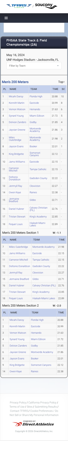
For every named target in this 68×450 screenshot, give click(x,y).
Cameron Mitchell (14, 169)
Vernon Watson (17, 109)
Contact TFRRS (19, 410)
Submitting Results (46, 406)
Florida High (36, 96)
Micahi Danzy (16, 96)
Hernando (35, 109)
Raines (33, 192)
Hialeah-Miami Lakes (37, 224)
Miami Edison (37, 115)
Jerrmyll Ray (15, 186)
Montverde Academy (35, 129)
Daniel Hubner (16, 208)
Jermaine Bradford (14, 200)
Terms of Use (17, 406)
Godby (33, 122)
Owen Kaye (15, 192)
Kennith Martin (16, 102)
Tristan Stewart (17, 216)
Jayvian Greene (17, 129)
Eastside (34, 102)
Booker (33, 146)
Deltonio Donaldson (14, 178)
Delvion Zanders (17, 122)
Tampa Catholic (38, 169)
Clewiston (35, 186)
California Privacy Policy (42, 402)
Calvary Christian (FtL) (38, 209)
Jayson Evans (16, 146)
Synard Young (16, 115)
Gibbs (33, 200)
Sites (29, 406)
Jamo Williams (17, 161)
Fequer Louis (16, 224)
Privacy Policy (18, 402)
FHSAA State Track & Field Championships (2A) (26, 42)
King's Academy (38, 216)
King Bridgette (16, 154)
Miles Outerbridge (15, 138)
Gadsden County (38, 178)
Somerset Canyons (35, 154)
